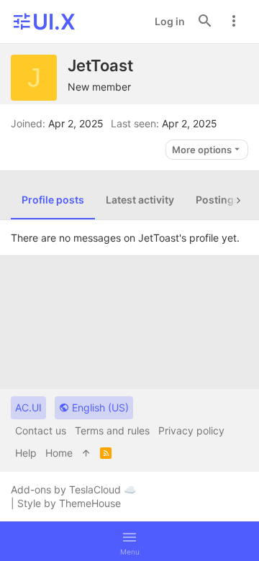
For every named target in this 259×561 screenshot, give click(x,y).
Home (59, 453)
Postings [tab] (218, 199)
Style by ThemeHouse (69, 503)
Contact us (40, 430)
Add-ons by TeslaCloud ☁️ (73, 489)
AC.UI (28, 407)
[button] (129, 541)
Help (26, 453)
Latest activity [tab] (140, 199)
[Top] (86, 453)
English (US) (99, 407)
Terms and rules (112, 430)
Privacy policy (191, 430)
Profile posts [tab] (53, 199)
